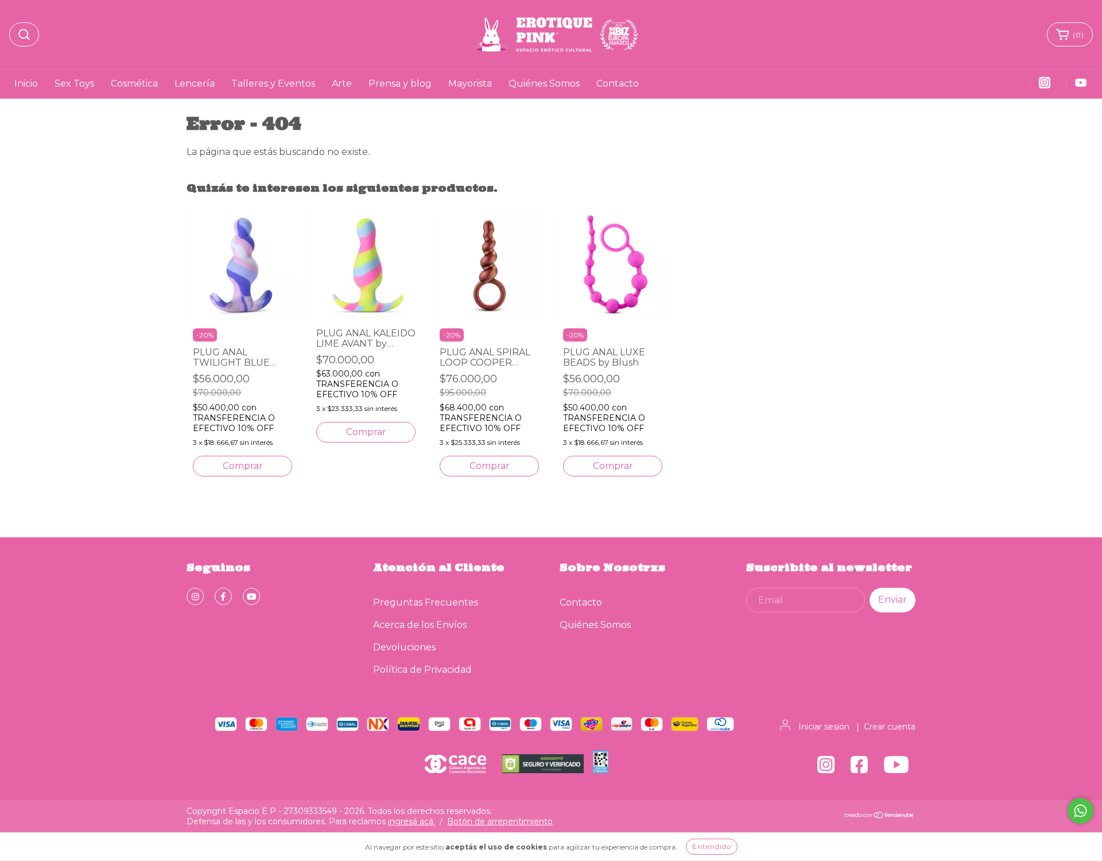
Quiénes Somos (544, 83)
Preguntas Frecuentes (425, 602)
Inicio (26, 83)
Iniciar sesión (823, 727)
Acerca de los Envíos (420, 624)
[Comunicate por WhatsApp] (1080, 811)
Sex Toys (74, 83)
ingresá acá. (411, 821)
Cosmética (134, 83)
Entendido (711, 846)
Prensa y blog (400, 83)
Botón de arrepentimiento (500, 821)
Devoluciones (404, 647)
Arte (342, 83)
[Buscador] (24, 34)
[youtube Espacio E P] (251, 596)
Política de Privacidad (422, 669)
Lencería (194, 83)
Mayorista (470, 83)
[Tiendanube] (879, 816)
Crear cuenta (889, 727)
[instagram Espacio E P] (195, 596)
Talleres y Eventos (273, 83)
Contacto (617, 83)
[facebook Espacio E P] (223, 596)
